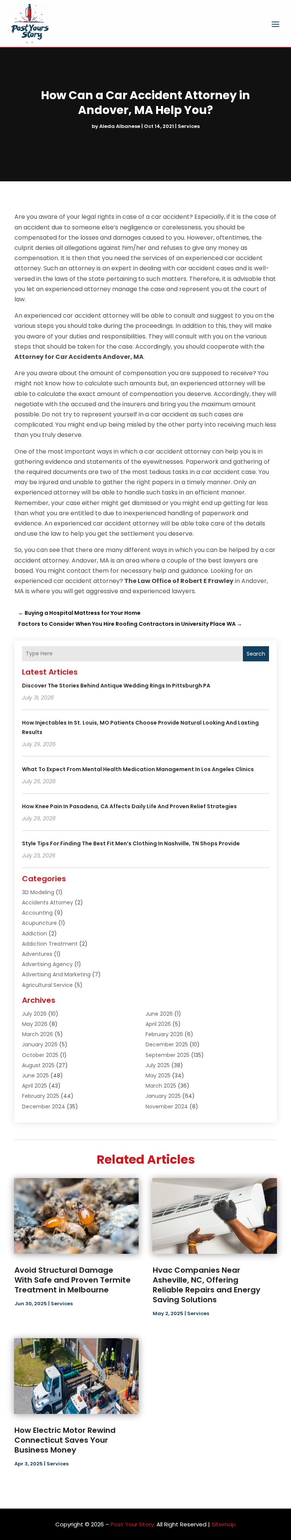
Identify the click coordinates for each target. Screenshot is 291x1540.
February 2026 (164, 1034)
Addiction (34, 933)
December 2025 (167, 1044)
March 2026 (37, 1034)
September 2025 (167, 1055)
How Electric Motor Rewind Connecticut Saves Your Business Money (65, 1440)
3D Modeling (38, 892)
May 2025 (158, 1075)
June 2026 (159, 1014)
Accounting (37, 913)
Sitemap (223, 1524)
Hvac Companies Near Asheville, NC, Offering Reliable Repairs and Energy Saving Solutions (206, 1285)
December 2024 (43, 1106)
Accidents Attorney (47, 902)
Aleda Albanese (119, 126)
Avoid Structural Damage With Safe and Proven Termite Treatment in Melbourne (72, 1280)
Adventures (37, 954)
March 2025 (161, 1086)
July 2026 (34, 1014)
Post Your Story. (133, 1524)
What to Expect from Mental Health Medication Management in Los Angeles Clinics (138, 769)
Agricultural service (47, 985)
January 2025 (163, 1096)
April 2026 (158, 1024)
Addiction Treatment (50, 944)
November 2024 (167, 1106)
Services (189, 126)
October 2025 (40, 1055)
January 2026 (40, 1044)
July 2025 (158, 1065)
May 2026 (34, 1024)
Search (256, 654)
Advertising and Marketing (56, 974)
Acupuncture (39, 923)
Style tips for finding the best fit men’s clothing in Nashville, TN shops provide (131, 843)
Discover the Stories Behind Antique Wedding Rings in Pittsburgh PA (116, 685)
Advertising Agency (47, 964)
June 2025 (35, 1075)
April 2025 (34, 1086)
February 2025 (40, 1096)
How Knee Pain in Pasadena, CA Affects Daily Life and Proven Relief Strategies (129, 806)
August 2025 (38, 1065)
